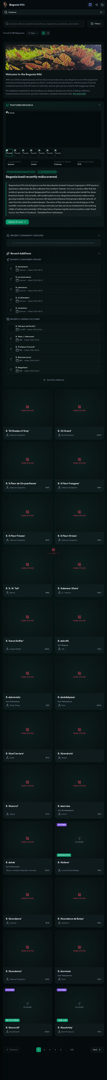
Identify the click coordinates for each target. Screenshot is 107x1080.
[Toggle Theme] (102, 4)
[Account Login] (96, 4)
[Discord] (90, 4)
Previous (13, 1049)
